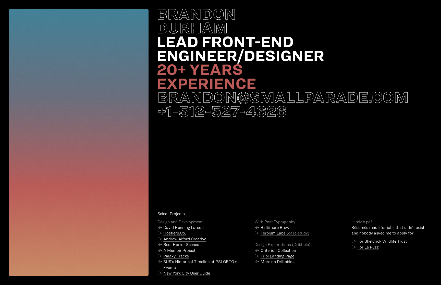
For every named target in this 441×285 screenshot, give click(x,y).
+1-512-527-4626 (222, 111)
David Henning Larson (183, 227)
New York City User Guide (186, 273)
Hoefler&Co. (174, 233)
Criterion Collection (278, 250)
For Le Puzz (368, 247)
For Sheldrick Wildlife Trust (382, 241)
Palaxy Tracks (176, 256)
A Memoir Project (179, 250)
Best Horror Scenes (181, 244)
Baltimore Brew (275, 227)
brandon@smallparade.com (283, 97)
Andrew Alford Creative (184, 239)
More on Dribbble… (278, 261)
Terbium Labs (285, 233)
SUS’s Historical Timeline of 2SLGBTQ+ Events (200, 264)
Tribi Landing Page (277, 256)
